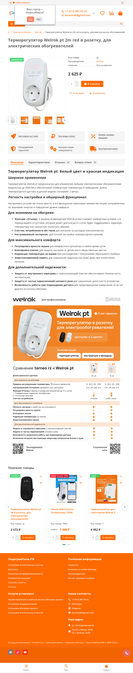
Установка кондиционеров (22, 603)
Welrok (38, 32)
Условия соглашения (19, 578)
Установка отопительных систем (25, 564)
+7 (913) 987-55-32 (76, 11)
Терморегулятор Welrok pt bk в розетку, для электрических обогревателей (26, 514)
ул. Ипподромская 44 (83, 625)
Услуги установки (21, 593)
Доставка (13, 569)
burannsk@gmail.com (77, 15)
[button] (8, 120)
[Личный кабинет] (122, 3)
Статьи (12, 586)
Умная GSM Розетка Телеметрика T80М (62, 511)
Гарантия (73, 564)
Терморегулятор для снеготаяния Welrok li (103, 511)
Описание (17, 162)
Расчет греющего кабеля (81, 578)
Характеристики (39, 162)
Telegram (76, 608)
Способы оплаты (17, 582)
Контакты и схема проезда (82, 569)
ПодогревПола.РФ (21, 559)
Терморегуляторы (21, 32)
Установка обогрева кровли (23, 608)
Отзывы (62, 162)
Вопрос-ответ (85, 162)
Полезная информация (85, 559)
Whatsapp (77, 603)
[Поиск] (121, 23)
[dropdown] (10, 3)
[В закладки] (41, 476)
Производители (76, 573)
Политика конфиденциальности (25, 573)
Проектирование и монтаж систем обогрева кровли (35, 599)
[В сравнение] (41, 482)
